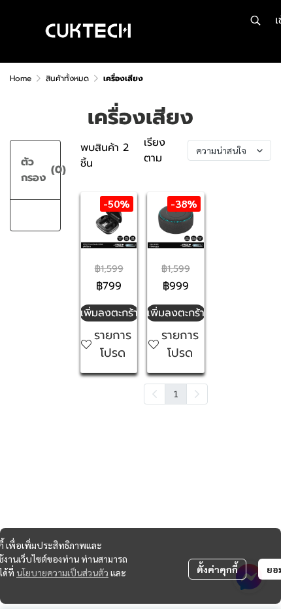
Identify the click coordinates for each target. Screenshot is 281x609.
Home (20, 78)
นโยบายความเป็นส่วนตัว (62, 572)
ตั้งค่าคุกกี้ (217, 569)
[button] (255, 20)
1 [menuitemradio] (175, 393)
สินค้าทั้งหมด (67, 78)
